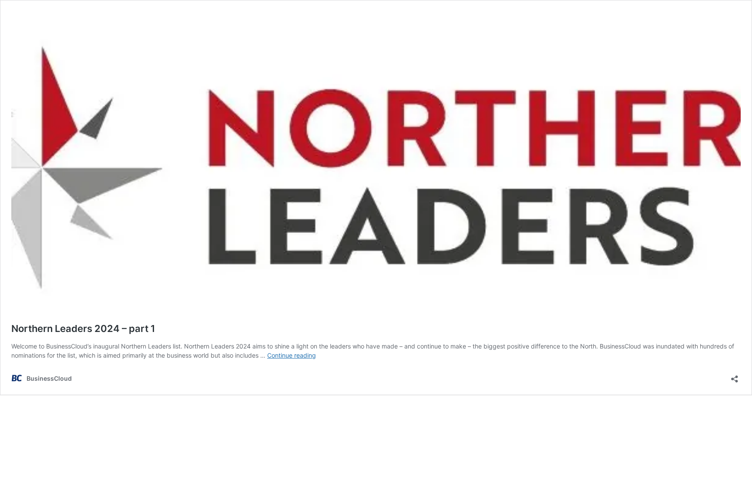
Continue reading (291, 355)
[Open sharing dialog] (734, 376)
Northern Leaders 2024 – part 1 (83, 328)
